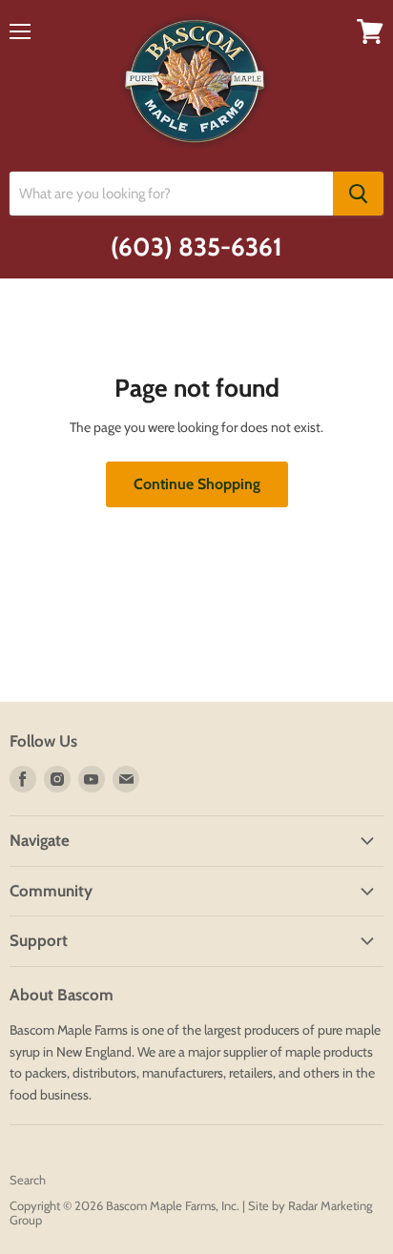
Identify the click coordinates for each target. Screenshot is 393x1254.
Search (28, 1179)
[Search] (358, 194)
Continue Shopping (197, 484)
